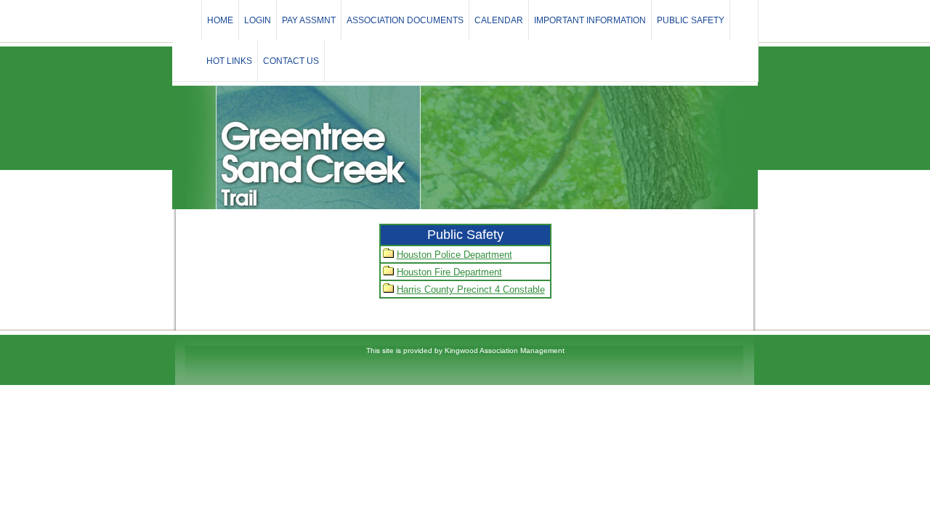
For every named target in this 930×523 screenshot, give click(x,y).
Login (257, 20)
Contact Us (291, 61)
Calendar (498, 20)
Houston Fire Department (449, 272)
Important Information (590, 20)
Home (220, 20)
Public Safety (690, 20)
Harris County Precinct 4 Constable (471, 289)
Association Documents (405, 20)
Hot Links (229, 61)
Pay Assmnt (309, 20)
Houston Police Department (454, 254)
